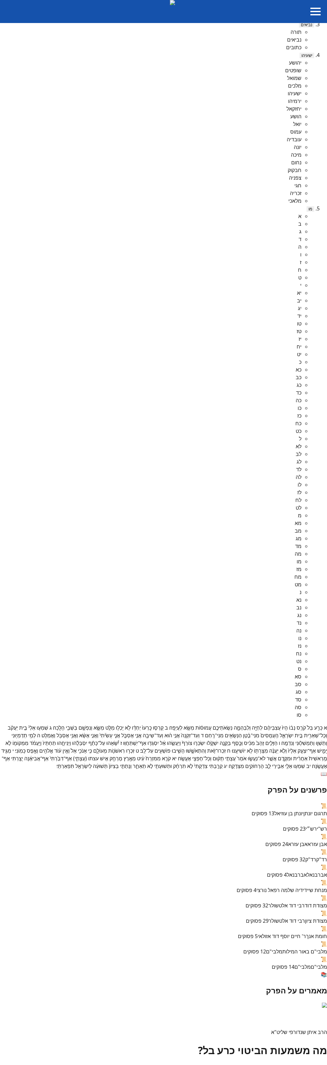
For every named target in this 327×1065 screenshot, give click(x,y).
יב (299, 300)
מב (298, 530)
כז (299, 415)
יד (299, 315)
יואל (297, 124)
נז (299, 645)
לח (298, 500)
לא (298, 446)
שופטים (293, 70)
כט (298, 431)
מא (298, 523)
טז (299, 331)
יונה (297, 147)
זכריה (295, 193)
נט (298, 661)
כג (299, 384)
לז (299, 492)
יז (300, 338)
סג (298, 691)
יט (299, 354)
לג (299, 461)
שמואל (294, 78)
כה (298, 400)
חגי (297, 185)
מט (298, 584)
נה (298, 630)
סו (299, 714)
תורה (296, 31)
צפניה (295, 177)
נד (299, 622)
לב (298, 454)
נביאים (306, 24)
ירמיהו (294, 101)
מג (298, 538)
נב (298, 607)
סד (298, 699)
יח (299, 346)
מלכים (294, 85)
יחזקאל (293, 108)
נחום (296, 162)
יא (299, 292)
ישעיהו (306, 55)
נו (299, 638)
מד (298, 546)
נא (298, 599)
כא (298, 369)
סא (298, 676)
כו (299, 407)
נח (298, 653)
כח (298, 423)
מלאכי (294, 200)
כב (298, 377)
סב (298, 684)
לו (299, 484)
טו (299, 323)
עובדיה (294, 139)
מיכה (296, 154)
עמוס (295, 131)
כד (298, 392)
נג (299, 615)
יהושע (295, 62)
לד (298, 469)
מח (297, 576)
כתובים (293, 47)
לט (298, 507)
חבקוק (294, 170)
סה (298, 707)
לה (298, 477)
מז (298, 569)
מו (310, 209)
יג (299, 308)
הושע (295, 116)
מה (298, 553)
